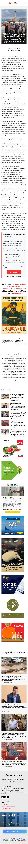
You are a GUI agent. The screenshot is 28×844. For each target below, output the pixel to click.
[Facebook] (12, 380)
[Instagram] (2, 797)
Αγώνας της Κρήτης (15, 48)
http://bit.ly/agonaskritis (14, 356)
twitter (20, 289)
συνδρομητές (17, 293)
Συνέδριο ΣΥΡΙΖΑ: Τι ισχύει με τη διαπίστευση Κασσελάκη (7, 341)
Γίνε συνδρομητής (14, 272)
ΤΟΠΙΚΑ (14, 30)
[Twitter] (15, 380)
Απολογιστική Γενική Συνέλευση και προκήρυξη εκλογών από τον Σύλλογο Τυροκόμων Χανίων (20, 343)
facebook (9, 289)
